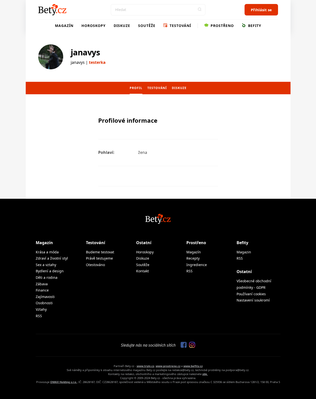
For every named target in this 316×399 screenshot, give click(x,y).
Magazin (244, 252)
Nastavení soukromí (253, 300)
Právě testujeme (99, 258)
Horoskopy (93, 25)
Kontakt (142, 271)
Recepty (193, 258)
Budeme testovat (100, 252)
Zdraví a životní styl (52, 258)
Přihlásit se (261, 9)
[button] (200, 9)
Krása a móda (47, 252)
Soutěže (146, 25)
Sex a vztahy (46, 264)
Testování (179, 25)
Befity (254, 25)
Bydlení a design (50, 271)
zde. (205, 374)
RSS (39, 315)
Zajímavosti (45, 296)
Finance (42, 290)
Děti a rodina (46, 277)
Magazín (64, 25)
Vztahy (41, 309)
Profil (136, 88)
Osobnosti (44, 302)
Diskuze (122, 25)
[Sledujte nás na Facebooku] (182, 345)
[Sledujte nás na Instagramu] (191, 345)
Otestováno (95, 264)
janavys (85, 52)
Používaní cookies (251, 294)
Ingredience (196, 264)
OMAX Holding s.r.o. (63, 382)
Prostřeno (221, 25)
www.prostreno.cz (168, 366)
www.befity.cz (193, 366)
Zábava (42, 284)
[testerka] (50, 56)
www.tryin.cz (145, 366)
